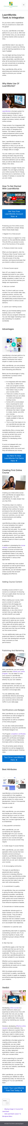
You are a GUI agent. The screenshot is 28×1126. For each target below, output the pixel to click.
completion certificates (18, 734)
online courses (14, 1008)
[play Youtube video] (14, 198)
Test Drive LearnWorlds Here (14, 758)
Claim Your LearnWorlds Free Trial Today (14, 1089)
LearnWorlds (6, 111)
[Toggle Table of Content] (6, 1103)
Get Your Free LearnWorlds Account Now (14, 213)
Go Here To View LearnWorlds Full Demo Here (14, 458)
